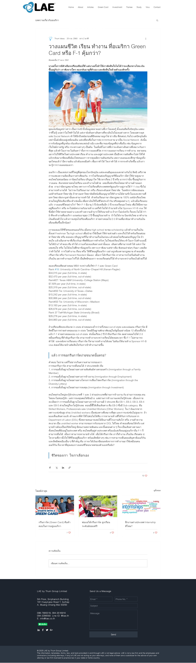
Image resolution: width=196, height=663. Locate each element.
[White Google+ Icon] (51, 629)
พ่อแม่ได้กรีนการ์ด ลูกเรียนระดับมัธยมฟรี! (96, 524)
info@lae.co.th (47, 618)
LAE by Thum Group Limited (52, 591)
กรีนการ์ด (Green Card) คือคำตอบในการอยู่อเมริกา (54, 524)
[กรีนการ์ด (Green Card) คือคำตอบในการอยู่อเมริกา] (54, 506)
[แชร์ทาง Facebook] (50, 467)
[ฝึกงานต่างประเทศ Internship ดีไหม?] (141, 506)
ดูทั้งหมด (157, 490)
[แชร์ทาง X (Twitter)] (56, 467)
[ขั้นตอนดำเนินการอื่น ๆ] (145, 38)
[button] (157, 20)
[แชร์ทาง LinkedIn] (63, 467)
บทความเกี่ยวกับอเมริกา (47, 20)
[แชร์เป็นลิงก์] (69, 467)
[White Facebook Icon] (42, 629)
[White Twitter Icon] (47, 629)
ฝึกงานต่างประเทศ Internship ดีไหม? (140, 524)
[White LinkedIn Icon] (38, 629)
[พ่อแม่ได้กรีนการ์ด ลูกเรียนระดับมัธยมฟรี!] (98, 506)
